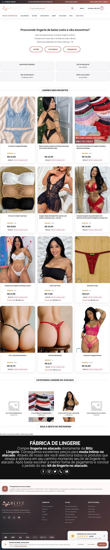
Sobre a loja (91, 511)
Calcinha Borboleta (55, 355)
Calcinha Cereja (92, 285)
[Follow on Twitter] (55, 471)
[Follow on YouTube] (66, 471)
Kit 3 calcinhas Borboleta (17, 355)
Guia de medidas (69, 514)
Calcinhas (25, 16)
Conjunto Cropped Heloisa (92, 355)
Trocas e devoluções (71, 511)
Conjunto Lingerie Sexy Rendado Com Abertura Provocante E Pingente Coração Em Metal (91, 217)
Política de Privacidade (20, 546)
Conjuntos (44, 16)
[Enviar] (72, 8)
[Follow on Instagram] (49, 471)
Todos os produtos (9, 16)
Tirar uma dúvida (69, 520)
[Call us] (61, 471)
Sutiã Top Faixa (55, 285)
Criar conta (91, 509)
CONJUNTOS (72, 49)
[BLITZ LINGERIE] (20, 504)
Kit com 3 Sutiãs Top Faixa (17, 216)
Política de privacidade (94, 517)
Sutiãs (34, 16)
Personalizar (81, 544)
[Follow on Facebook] (43, 471)
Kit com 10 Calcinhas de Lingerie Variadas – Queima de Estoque (91, 147)
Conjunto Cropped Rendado (17, 146)
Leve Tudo (79, 16)
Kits (71, 16)
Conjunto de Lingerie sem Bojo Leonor (18, 285)
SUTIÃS (36, 49)
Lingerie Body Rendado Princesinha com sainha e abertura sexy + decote (53, 217)
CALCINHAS (52, 49)
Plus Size (62, 16)
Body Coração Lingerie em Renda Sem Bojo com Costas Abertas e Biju (54, 147)
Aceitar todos (102, 544)
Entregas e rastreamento (72, 509)
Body (54, 16)
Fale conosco (69, 522)
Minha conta (91, 506)
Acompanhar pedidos (71, 506)
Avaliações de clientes (71, 517)
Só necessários (91, 544)
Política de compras (93, 514)
